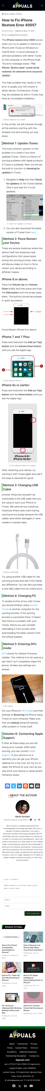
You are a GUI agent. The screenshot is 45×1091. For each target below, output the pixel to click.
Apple (12, 14)
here (33, 232)
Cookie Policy (21, 1048)
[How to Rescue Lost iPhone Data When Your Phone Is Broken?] (33, 937)
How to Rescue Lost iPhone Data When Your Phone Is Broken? (33, 947)
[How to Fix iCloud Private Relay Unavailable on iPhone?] (12, 937)
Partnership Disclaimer (16, 1056)
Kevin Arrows (7, 31)
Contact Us (34, 1056)
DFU (4, 653)
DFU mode (27, 710)
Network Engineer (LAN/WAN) (15, 820)
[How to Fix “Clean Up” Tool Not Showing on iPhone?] (12, 967)
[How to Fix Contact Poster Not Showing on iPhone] (33, 997)
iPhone (19, 14)
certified (12, 35)
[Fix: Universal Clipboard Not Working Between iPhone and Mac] (12, 997)
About (11, 1044)
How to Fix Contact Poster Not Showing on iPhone (33, 1008)
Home (6, 14)
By (3, 31)
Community (23, 1044)
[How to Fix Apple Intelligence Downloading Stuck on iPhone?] (33, 967)
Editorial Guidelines (28, 1052)
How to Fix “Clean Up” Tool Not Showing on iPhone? (11, 977)
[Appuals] (22, 5)
